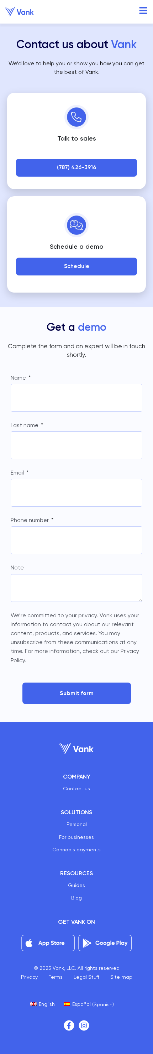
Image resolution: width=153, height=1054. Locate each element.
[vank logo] (19, 11)
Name (19, 377)
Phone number (30, 520)
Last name (25, 425)
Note (17, 567)
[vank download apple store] (48, 943)
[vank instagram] (84, 1025)
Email (18, 472)
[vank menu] (143, 10)
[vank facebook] (69, 1025)
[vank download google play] (105, 943)
